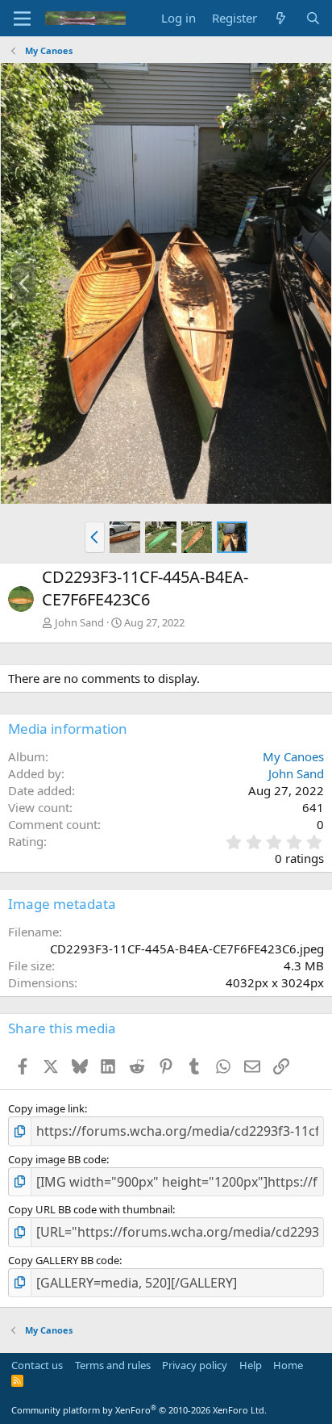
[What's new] (281, 18)
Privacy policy (194, 1365)
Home (288, 1365)
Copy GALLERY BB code (63, 1260)
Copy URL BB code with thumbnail (90, 1209)
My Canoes (293, 756)
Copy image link (46, 1108)
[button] (95, 536)
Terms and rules (113, 1365)
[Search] (313, 18)
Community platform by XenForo (139, 1410)
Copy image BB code (57, 1159)
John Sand (79, 622)
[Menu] (22, 18)
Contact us (37, 1365)
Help (250, 1365)
